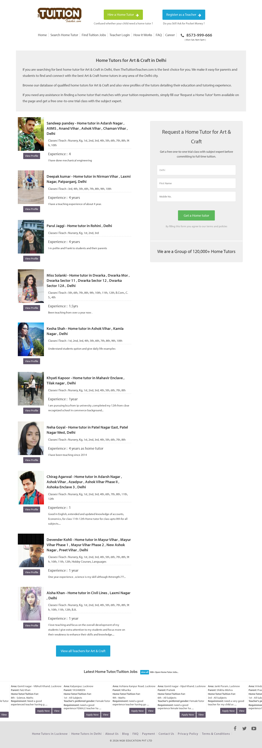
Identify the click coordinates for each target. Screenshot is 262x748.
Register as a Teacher (181, 14)
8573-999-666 (198, 36)
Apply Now (39, 710)
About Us (112, 734)
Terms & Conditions (216, 734)
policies (223, 226)
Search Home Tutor (64, 35)
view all (144, 672)
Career (170, 35)
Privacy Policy (188, 734)
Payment (148, 734)
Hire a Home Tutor (121, 14)
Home (42, 35)
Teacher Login (120, 35)
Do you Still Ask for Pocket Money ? (184, 23)
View (52, 710)
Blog (125, 734)
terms (210, 226)
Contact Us (166, 734)
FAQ (159, 35)
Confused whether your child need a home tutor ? (123, 23)
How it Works (142, 35)
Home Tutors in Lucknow (50, 734)
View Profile (31, 156)
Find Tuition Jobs (94, 35)
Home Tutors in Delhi (86, 734)
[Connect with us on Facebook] (235, 732)
